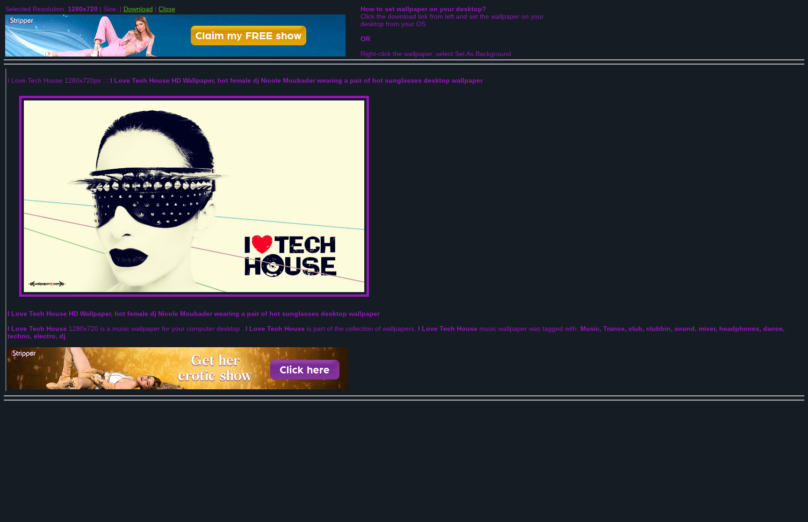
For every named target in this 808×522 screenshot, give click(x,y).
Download (138, 9)
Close (167, 9)
